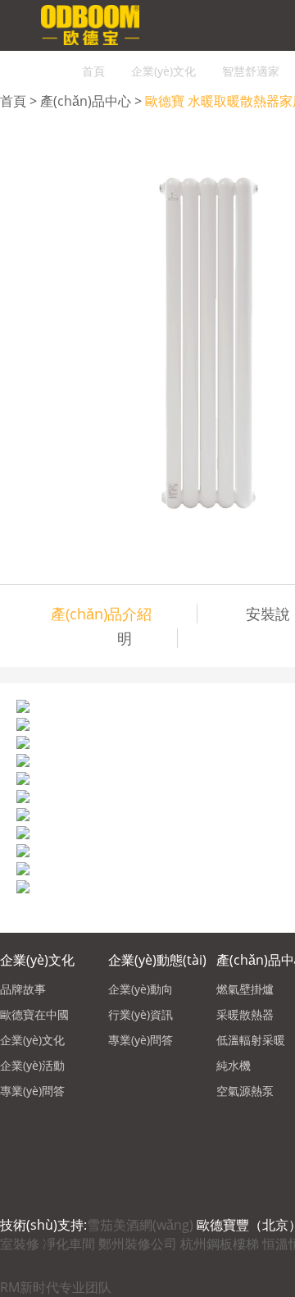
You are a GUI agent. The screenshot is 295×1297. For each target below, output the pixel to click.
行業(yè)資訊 (140, 1014)
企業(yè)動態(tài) (157, 960)
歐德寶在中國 (34, 1014)
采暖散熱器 (245, 1014)
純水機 (233, 1065)
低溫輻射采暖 (250, 1040)
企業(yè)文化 (163, 71)
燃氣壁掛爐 (245, 989)
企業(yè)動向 (140, 989)
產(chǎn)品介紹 (101, 613)
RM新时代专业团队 (55, 1287)
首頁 (93, 71)
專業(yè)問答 (32, 1090)
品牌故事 (23, 989)
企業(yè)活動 (32, 1065)
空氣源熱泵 (245, 1090)
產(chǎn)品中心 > (92, 101)
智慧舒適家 (250, 71)
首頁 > (20, 101)
